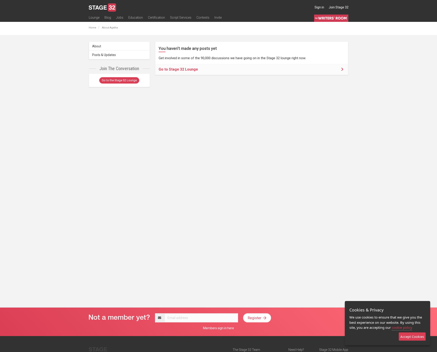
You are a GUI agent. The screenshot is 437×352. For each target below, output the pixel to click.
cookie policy (402, 327)
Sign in (319, 7)
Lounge (94, 17)
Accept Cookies (412, 336)
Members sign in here (218, 328)
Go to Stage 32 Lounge (178, 69)
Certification (156, 17)
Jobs (119, 17)
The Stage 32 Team (246, 350)
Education (135, 17)
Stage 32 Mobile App (333, 350)
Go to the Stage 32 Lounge (119, 80)
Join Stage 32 (338, 7)
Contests (202, 17)
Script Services (180, 17)
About (96, 46)
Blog (107, 17)
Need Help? (296, 350)
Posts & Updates (104, 55)
